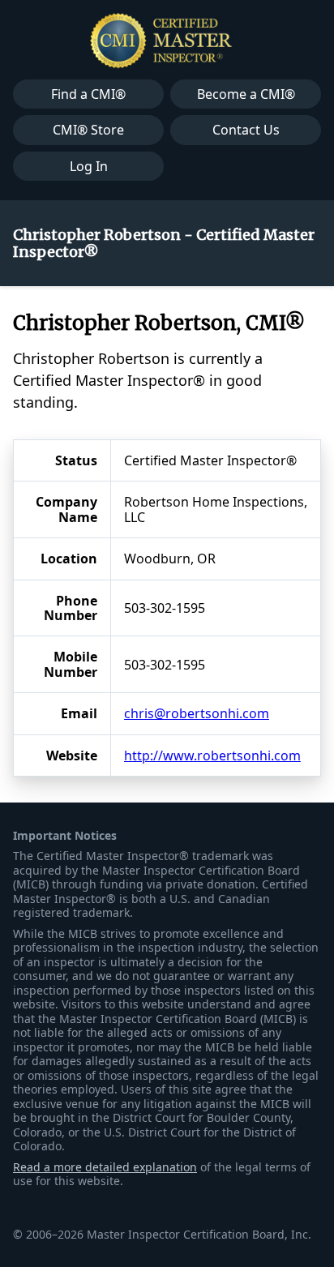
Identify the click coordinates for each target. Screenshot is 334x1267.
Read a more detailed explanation (105, 1167)
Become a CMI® (246, 94)
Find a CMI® (88, 94)
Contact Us (246, 130)
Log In (89, 166)
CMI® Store (88, 130)
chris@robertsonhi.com (196, 713)
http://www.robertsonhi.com (212, 755)
